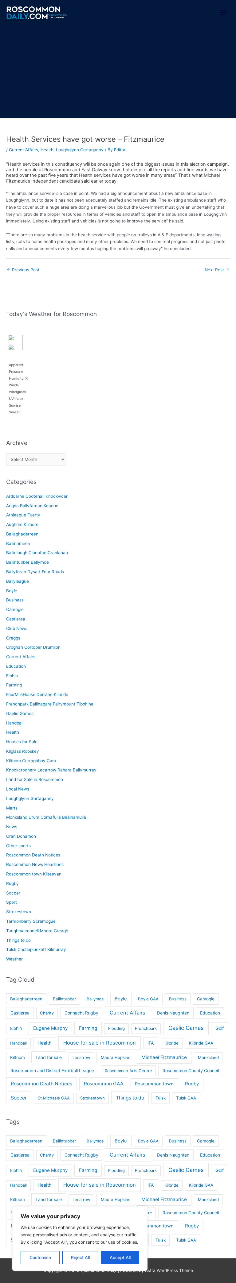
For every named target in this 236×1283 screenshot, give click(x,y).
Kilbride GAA (201, 1043)
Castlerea (15, 618)
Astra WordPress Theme (169, 1270)
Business (15, 599)
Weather (14, 958)
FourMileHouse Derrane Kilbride (37, 694)
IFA (151, 1042)
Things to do (18, 940)
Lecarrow (81, 1057)
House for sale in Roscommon (99, 1043)
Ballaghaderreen (22, 533)
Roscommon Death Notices (33, 854)
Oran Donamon (21, 836)
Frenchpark (146, 1028)
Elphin (12, 675)
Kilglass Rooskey (22, 751)
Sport (11, 902)
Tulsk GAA (186, 1098)
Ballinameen (18, 543)
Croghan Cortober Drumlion (33, 647)
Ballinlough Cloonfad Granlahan (37, 552)
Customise (40, 1257)
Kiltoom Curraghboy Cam (31, 760)
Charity (47, 1013)
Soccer (13, 893)
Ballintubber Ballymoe (27, 562)
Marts (12, 808)
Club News (16, 628)
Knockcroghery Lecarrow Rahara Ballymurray (51, 769)
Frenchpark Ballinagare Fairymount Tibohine (49, 703)
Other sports (18, 845)
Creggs (13, 638)
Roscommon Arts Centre (128, 1070)
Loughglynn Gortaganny (80, 149)
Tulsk (160, 1098)
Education (16, 666)
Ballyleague (17, 581)
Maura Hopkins (115, 1057)
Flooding (116, 1028)
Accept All (120, 1257)
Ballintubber (64, 998)
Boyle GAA (148, 998)
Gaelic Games (19, 713)
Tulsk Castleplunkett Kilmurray (36, 949)
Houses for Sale (21, 741)
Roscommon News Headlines (35, 864)
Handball (14, 723)
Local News (17, 788)
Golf (219, 1028)
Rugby (12, 883)
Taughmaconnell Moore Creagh (37, 930)
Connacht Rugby (81, 1012)
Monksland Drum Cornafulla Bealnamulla (46, 817)
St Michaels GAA (54, 1098)
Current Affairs (23, 149)
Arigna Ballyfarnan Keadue (32, 505)
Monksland (208, 1057)
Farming (14, 684)
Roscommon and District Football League (52, 1070)
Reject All (80, 1257)
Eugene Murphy (50, 1028)
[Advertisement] (118, 72)
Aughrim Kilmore (22, 524)
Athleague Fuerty (23, 514)
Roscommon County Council (191, 1070)
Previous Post (23, 269)
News (11, 826)
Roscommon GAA (104, 1084)
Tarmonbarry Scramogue (31, 921)
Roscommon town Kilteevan (33, 873)
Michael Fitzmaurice (164, 1057)
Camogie (15, 609)
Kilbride (171, 1043)
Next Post (217, 269)
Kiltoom (17, 1057)
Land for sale (49, 1057)
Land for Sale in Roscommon (34, 779)
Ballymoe (95, 998)
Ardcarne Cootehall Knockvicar (37, 496)
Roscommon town (154, 1084)
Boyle (11, 590)
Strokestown (18, 911)
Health (47, 149)
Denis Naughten (173, 1012)
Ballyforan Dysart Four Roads (35, 571)
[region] (80, 1238)
